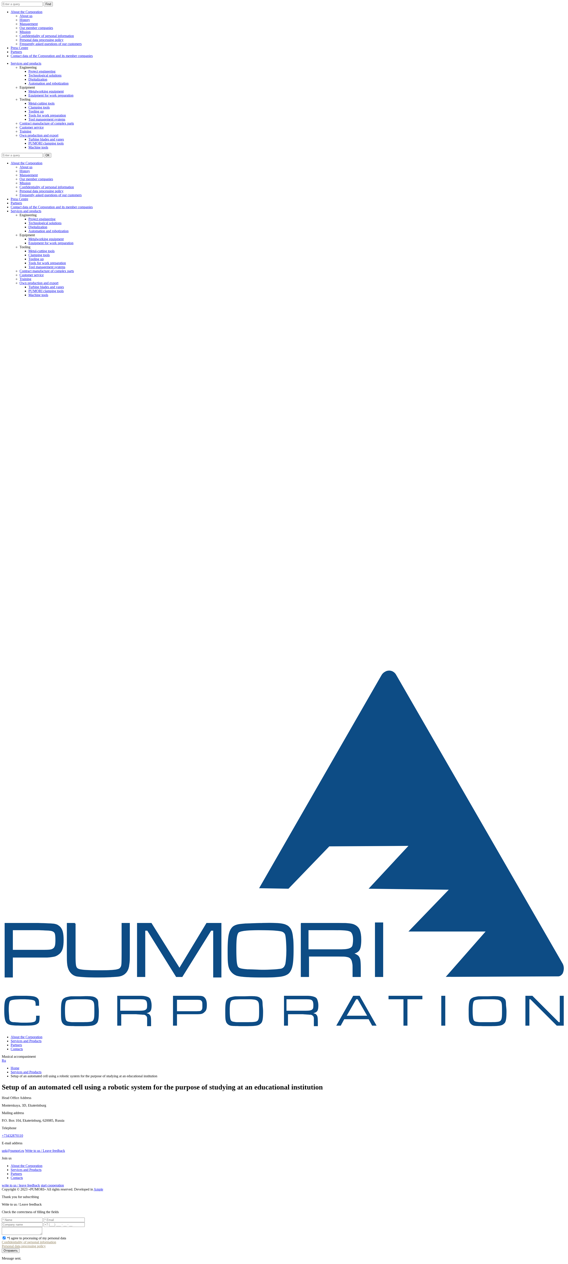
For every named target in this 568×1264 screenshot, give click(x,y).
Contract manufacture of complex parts (47, 123)
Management (29, 24)
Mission (25, 32)
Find (48, 4)
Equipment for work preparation (50, 95)
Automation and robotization (48, 83)
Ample (98, 1189)
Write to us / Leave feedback (45, 1151)
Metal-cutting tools (41, 103)
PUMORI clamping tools (46, 143)
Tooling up (36, 111)
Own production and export (39, 135)
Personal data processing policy (41, 40)
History (25, 20)
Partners (16, 52)
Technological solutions (44, 75)
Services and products (26, 63)
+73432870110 (12, 1135)
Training (25, 131)
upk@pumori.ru (13, 1151)
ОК (47, 155)
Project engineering (41, 71)
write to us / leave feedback (21, 1185)
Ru (4, 1060)
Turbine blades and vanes (46, 139)
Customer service (32, 127)
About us (26, 16)
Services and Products (26, 1041)
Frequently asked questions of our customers (51, 44)
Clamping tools (39, 107)
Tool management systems (46, 119)
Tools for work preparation (47, 115)
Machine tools (38, 147)
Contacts (17, 1049)
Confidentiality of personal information (47, 36)
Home (15, 1068)
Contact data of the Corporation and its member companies (52, 56)
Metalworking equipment (46, 91)
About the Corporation (26, 12)
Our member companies (36, 28)
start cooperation (52, 1185)
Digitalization (37, 79)
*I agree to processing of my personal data (36, 1238)
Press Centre (19, 48)
